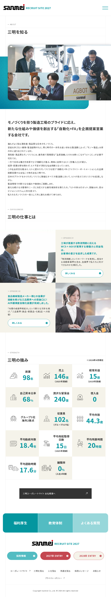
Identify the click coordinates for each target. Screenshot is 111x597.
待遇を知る (65, 570)
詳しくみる (70, 273)
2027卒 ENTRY (54, 555)
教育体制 (55, 522)
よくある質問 (90, 522)
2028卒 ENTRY (87, 555)
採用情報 (21, 555)
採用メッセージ (82, 570)
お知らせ (97, 570)
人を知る (52, 570)
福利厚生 (20, 522)
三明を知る (39, 570)
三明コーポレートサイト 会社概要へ (39, 493)
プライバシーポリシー (53, 578)
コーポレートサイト (19, 570)
